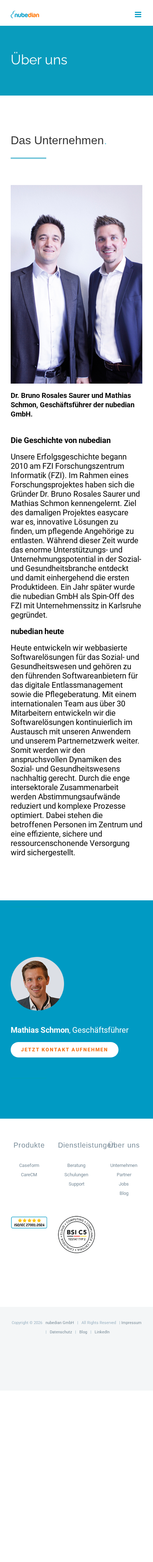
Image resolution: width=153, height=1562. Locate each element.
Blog (124, 1193)
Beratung (76, 1165)
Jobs (124, 1184)
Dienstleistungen (87, 1145)
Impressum (131, 1322)
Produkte (29, 1145)
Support (76, 1184)
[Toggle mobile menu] (138, 14)
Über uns (124, 1145)
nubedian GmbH (60, 1322)
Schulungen (76, 1174)
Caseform (29, 1165)
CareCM (29, 1174)
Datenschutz (61, 1332)
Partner (124, 1174)
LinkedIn (102, 1332)
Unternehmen (123, 1165)
